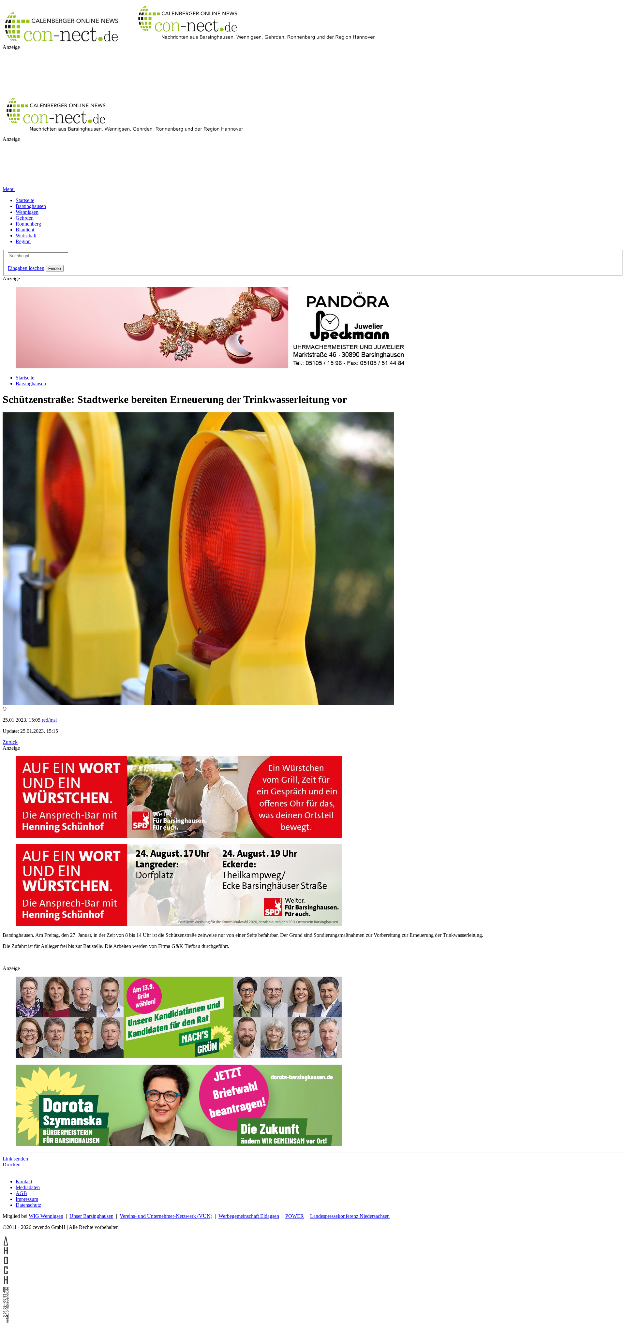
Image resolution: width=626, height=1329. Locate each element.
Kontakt (24, 1181)
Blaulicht (25, 229)
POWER (294, 1216)
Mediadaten (28, 1187)
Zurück (10, 742)
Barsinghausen (31, 206)
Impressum (27, 1199)
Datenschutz (28, 1205)
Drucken (12, 1164)
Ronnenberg (28, 224)
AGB (21, 1193)
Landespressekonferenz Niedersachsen (350, 1216)
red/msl (49, 720)
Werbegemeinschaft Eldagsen (248, 1216)
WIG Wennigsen (46, 1216)
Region (23, 241)
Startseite (25, 200)
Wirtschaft (26, 235)
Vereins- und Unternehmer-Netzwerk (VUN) (166, 1216)
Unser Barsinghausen (91, 1216)
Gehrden (25, 218)
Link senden (15, 1158)
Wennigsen (27, 212)
